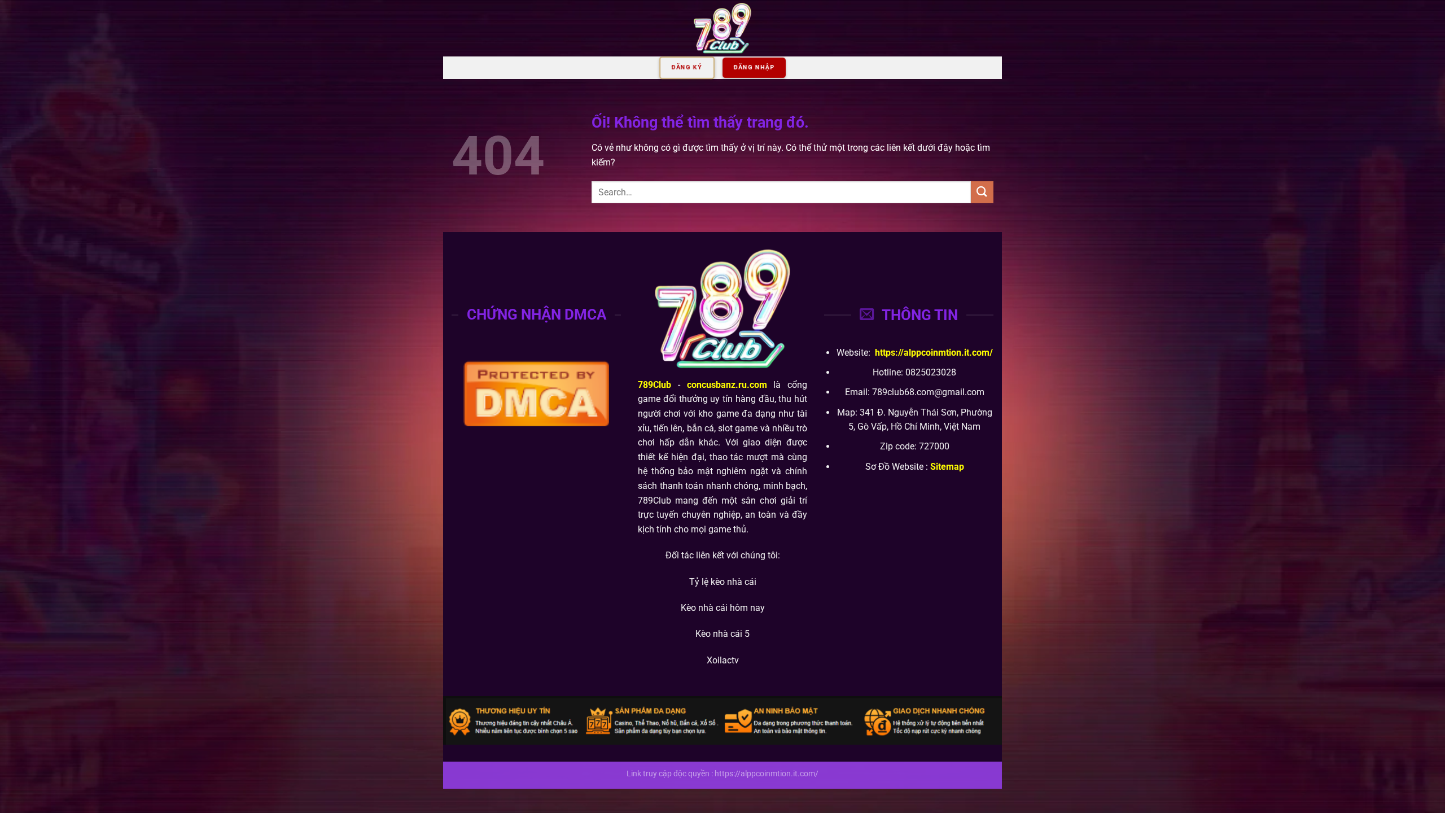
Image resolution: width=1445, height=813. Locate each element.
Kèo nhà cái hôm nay (723, 607)
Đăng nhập (754, 68)
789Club (654, 384)
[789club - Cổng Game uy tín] (722, 28)
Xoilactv (723, 660)
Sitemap (947, 466)
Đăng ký (687, 68)
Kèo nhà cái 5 (722, 633)
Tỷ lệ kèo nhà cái (722, 581)
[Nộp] (982, 192)
